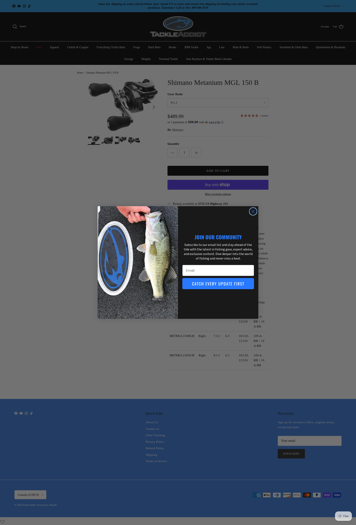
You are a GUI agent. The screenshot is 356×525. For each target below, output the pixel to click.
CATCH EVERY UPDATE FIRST (218, 284)
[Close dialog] (253, 211)
